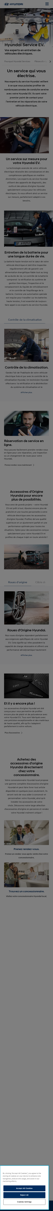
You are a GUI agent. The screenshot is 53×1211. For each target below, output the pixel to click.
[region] (24, 1187)
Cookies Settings (24, 1202)
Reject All (24, 1195)
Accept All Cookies (24, 1188)
